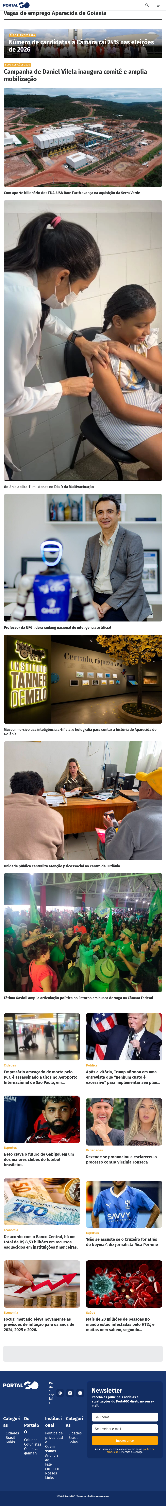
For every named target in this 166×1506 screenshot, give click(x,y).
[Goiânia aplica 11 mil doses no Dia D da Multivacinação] (83, 344)
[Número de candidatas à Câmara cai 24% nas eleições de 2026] (83, 43)
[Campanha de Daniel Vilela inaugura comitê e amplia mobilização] (83, 73)
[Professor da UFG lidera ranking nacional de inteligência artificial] (83, 562)
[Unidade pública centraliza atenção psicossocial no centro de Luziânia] (83, 805)
